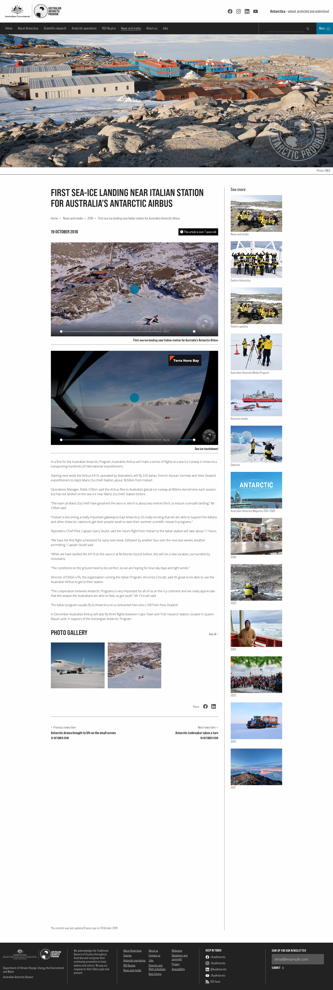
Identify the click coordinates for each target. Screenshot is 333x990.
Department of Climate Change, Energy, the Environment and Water (33, 969)
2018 (90, 218)
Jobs (165, 28)
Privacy (175, 964)
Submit (276, 968)
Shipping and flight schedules (157, 967)
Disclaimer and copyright (180, 957)
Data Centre (155, 974)
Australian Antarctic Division (18, 977)
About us (151, 28)
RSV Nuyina (109, 28)
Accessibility (178, 969)
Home (8, 28)
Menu (322, 28)
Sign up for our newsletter (289, 950)
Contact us (154, 955)
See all (212, 634)
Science (127, 955)
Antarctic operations (84, 28)
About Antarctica (28, 28)
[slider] (111, 331)
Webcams (177, 950)
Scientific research (55, 28)
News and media (131, 28)
